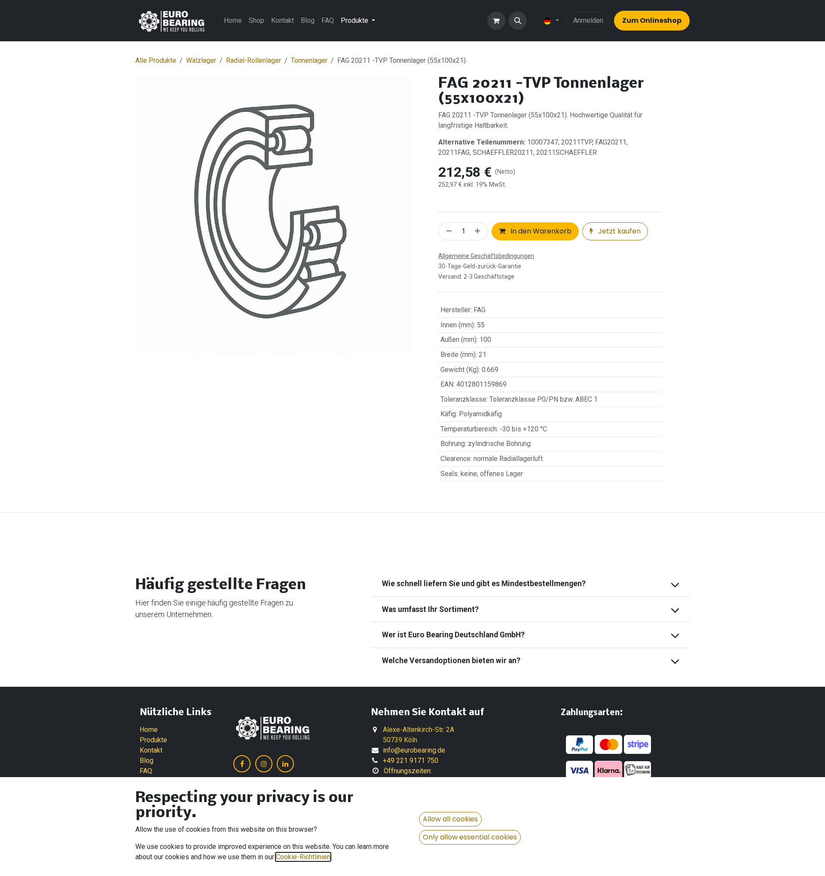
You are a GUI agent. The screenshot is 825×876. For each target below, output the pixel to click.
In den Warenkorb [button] (540, 231)
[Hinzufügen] (479, 231)
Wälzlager (201, 60)
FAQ (146, 771)
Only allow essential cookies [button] (470, 837)
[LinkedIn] (285, 763)
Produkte (153, 740)
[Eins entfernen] (447, 231)
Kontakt (151, 750)
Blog (146, 760)
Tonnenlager (309, 60)
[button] (518, 21)
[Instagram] (263, 763)
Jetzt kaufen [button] (618, 231)
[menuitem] (232, 20)
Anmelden (588, 20)
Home (149, 729)
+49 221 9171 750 (410, 760)
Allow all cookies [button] (450, 819)
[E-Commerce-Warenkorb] (496, 21)
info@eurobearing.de (414, 750)
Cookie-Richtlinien (303, 857)
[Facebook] (242, 763)
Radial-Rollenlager (253, 60)
